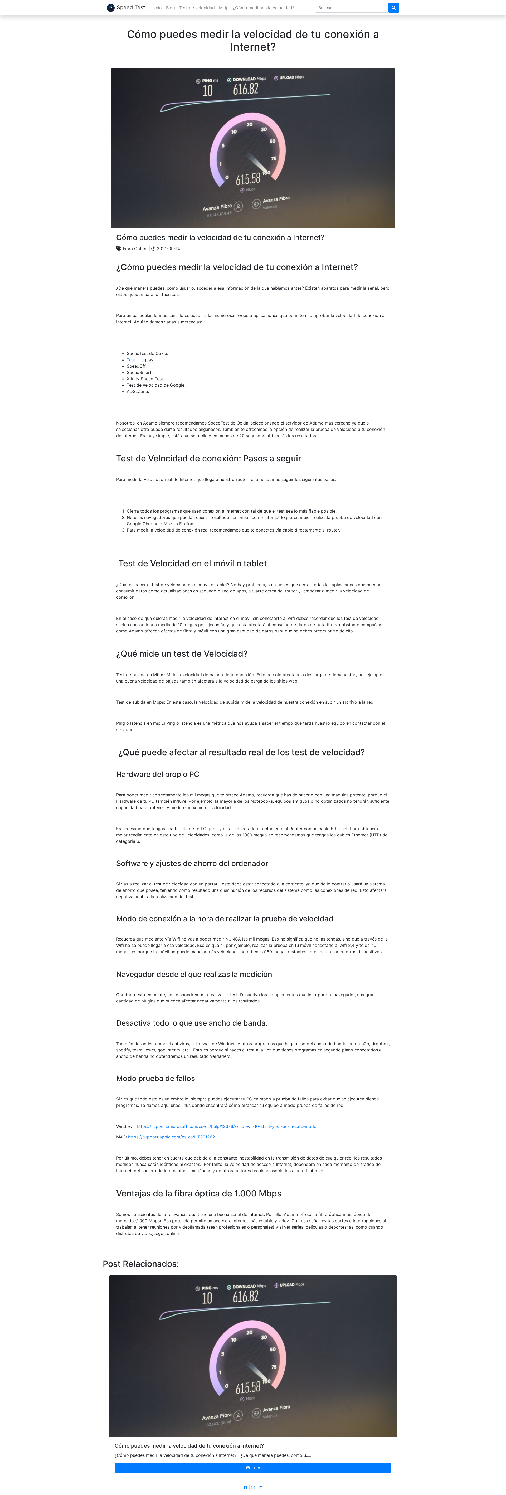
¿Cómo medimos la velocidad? (263, 7)
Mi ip (224, 7)
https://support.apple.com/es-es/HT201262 (171, 1136)
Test (131, 359)
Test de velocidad (197, 7)
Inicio (156, 7)
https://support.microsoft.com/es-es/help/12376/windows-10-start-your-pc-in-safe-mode (226, 1126)
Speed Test (131, 7)
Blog (170, 7)
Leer (255, 1467)
